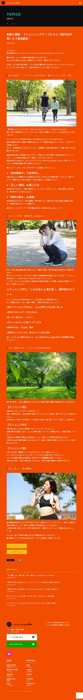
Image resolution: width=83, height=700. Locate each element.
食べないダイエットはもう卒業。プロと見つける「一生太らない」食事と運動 (30, 596)
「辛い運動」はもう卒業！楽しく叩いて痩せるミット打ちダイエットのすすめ (30, 575)
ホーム (9, 661)
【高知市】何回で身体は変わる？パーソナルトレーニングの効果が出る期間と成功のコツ (34, 582)
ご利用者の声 (10, 675)
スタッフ (29, 675)
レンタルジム (12, 670)
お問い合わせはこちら (17, 546)
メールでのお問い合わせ (16, 637)
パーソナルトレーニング (31, 661)
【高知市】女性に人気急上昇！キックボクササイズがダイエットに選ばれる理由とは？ (33, 589)
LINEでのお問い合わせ (15, 644)
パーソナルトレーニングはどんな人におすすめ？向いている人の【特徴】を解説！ (32, 603)
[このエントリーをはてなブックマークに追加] (20, 560)
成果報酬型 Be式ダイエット (13, 666)
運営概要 (11, 679)
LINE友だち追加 (17, 552)
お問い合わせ (30, 684)
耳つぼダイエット (30, 666)
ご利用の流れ (29, 670)
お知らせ (29, 679)
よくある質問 (9, 684)
